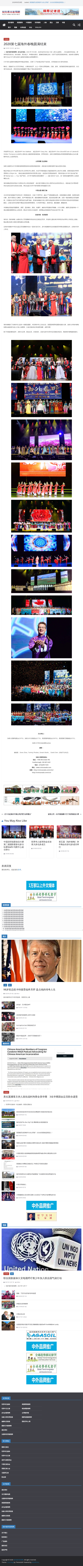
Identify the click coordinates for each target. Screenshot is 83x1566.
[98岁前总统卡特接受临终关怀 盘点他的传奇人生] (41, 961)
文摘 (57, 22)
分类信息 (23, 27)
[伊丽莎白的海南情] (8, 1305)
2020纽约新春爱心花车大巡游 (25, 1015)
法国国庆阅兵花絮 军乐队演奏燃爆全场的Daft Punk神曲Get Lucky (37, 1324)
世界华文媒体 (6, 1404)
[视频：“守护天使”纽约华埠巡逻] (8, 1294)
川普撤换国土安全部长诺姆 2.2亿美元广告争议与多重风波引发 (36, 1195)
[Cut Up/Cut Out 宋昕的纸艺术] (8, 1026)
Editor (18, 48)
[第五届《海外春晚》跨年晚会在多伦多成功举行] (69, 827)
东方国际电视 (6, 1494)
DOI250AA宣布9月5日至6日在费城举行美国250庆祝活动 (34, 1112)
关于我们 (4, 1533)
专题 (63, 22)
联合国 (4, 1477)
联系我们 (4, 1537)
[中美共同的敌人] (8, 1185)
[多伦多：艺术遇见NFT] (8, 1006)
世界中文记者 (6, 1408)
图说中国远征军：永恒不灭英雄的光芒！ (29, 1036)
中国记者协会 (6, 1464)
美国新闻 (20, 22)
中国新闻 (29, 22)
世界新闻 (37, 22)
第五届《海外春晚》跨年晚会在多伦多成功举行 (69, 844)
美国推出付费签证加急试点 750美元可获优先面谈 (32, 1164)
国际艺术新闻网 (7, 1426)
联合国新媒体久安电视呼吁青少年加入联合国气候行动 (32, 1278)
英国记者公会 (6, 1468)
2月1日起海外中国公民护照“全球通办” (17, 814)
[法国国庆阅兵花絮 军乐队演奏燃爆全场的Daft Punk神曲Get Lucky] (8, 1325)
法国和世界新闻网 (7, 1434)
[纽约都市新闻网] (4, 24)
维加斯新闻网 (26, 1408)
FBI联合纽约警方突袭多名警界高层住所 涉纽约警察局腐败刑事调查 (37, 1143)
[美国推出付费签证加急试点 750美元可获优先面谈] (8, 1165)
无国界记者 (5, 1473)
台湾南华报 (25, 1413)
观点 (51, 22)
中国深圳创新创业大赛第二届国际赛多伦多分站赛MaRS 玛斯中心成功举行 (14, 845)
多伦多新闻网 (6, 1413)
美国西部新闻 (26, 1404)
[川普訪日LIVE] (8, 1315)
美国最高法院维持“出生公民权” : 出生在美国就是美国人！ (34, 1133)
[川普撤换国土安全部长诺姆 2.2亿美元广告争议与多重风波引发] (8, 1196)
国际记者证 (5, 1447)
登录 (19, 869)
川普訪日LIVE (20, 1314)
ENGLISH (38, 27)
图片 (9, 27)
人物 (45, 22)
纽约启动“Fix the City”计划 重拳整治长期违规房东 (45, 2)
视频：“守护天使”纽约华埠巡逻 (26, 1293)
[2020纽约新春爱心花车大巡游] (8, 1016)
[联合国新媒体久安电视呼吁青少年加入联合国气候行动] (41, 1249)
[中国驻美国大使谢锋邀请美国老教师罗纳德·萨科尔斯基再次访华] (8, 1154)
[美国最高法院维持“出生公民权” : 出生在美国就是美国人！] (8, 1134)
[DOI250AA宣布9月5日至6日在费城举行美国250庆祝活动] (8, 1113)
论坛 (30, 27)
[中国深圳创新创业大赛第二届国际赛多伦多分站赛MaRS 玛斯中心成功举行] (14, 827)
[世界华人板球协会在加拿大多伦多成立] (41, 827)
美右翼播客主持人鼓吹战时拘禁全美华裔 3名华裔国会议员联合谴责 (40, 1096)
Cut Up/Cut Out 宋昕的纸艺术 (26, 1025)
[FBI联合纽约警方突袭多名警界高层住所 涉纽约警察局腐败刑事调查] (8, 1144)
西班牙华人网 (26, 1421)
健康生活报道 (6, 1421)
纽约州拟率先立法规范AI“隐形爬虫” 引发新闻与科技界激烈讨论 (36, 1174)
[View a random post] (79, 24)
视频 (15, 27)
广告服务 (4, 1541)
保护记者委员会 (7, 1460)
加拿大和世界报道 (7, 1417)
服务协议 (4, 1545)
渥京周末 (4, 1430)
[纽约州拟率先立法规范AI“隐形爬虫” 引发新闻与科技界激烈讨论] (8, 1175)
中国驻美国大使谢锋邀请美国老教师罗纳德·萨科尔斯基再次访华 (36, 1153)
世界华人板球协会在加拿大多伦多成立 (41, 843)
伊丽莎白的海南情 (22, 1304)
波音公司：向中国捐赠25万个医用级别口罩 (63, 814)
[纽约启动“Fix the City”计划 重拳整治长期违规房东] (8, 1123)
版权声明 (4, 1550)
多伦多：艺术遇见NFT (23, 1005)
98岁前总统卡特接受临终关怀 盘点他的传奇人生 (29, 989)
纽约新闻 (11, 22)
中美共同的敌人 (21, 1184)
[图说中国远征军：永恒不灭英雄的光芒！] (8, 1037)
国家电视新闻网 (27, 1417)
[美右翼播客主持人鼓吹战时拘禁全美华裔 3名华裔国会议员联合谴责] (41, 1068)
